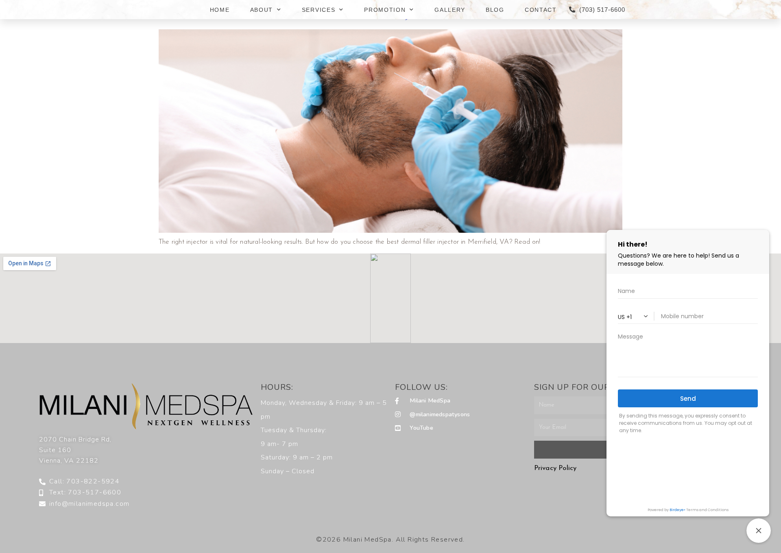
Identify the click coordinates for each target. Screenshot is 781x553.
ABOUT (261, 10)
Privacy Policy (555, 468)
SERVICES (319, 10)
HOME (220, 10)
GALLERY (449, 10)
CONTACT (541, 10)
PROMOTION (385, 10)
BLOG (495, 10)
